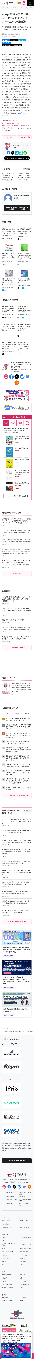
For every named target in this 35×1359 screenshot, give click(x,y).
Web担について (7, 1227)
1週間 (17, 713)
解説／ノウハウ (7, 1274)
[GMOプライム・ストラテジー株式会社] (11, 1131)
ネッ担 (24, 369)
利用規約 (22, 1196)
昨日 (6, 713)
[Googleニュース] (27, 376)
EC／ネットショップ (24, 1258)
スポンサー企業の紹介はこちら (17, 1161)
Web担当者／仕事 (8, 1252)
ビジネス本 (13, 422)
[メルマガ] (6, 376)
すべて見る (18, 574)
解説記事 (5, 1297)
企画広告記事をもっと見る (18, 921)
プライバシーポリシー (12, 1199)
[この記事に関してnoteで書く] (21, 153)
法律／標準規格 (24, 1252)
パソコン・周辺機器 (27, 422)
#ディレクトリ (10, 128)
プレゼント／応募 (7, 1301)
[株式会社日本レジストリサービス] (11, 1088)
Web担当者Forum (8, 3)
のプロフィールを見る (17, 208)
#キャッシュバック (7, 126)
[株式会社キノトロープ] (11, 1102)
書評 (21, 1278)
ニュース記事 (23, 1297)
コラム (4, 1281)
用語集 (21, 1301)
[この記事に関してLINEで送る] (25, 153)
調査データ (6, 1278)
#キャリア (17, 126)
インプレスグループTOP (24, 1204)
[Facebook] (11, 376)
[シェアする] (8, 153)
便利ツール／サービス (9, 1284)
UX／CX (5, 1255)
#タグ (3, 128)
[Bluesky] (19, 1187)
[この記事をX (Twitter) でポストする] (12, 153)
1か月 (27, 713)
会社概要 (9, 1203)
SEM (4, 1264)
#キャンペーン (25, 126)
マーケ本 (6, 423)
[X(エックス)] (16, 376)
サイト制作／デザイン (25, 1244)
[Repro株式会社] (11, 1067)
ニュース (4, 1030)
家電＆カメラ (20, 422)
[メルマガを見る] (4, 1187)
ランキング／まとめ (8, 1287)
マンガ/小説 (23, 1281)
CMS (4, 1248)
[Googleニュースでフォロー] (24, 1187)
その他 (21, 1264)
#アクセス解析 (6, 123)
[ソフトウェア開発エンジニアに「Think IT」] (25, 1326)
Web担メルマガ (24, 1220)
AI (21, 8)
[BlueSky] (22, 376)
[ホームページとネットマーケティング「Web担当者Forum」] (9, 1331)
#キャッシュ (15, 123)
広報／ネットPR (7, 1258)
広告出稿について (24, 1227)
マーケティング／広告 (12, 8)
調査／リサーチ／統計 (25, 1248)
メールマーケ (23, 1261)
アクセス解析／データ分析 (9, 1244)
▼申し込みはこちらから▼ (9, 1342)
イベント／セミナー (25, 1284)
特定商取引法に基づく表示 (25, 1200)
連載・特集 (6, 1224)
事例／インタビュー (25, 1274)
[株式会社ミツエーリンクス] (11, 1052)
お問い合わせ (10, 1196)
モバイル (5, 1261)
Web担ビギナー (7, 1220)
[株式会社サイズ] (11, 1117)
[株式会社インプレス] (17, 1314)
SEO (3, 8)
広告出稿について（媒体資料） (25, 1193)
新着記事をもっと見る (18, 648)
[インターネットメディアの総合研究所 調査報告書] (25, 1331)
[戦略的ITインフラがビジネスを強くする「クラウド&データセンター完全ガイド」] (9, 1326)
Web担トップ (5, 1028)
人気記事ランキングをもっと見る (18, 796)
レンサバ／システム (25, 1255)
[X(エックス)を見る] (14, 1187)
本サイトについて (11, 1192)
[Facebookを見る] (9, 1187)
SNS (26, 8)
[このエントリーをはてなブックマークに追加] (17, 153)
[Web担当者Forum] (16, 1175)
